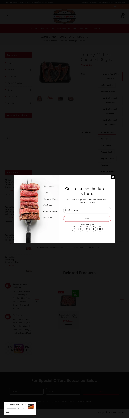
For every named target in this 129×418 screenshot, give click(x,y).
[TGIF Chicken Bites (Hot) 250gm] (31, 407)
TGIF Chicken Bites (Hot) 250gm (16, 404)
